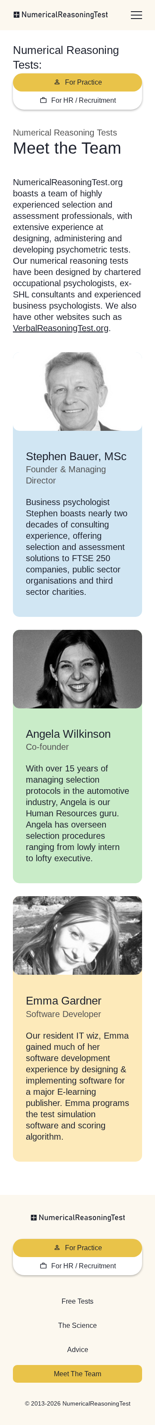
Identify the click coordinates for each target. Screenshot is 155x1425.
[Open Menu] (136, 15)
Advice (77, 1349)
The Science (77, 1325)
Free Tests (77, 1301)
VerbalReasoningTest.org (60, 328)
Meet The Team (77, 1374)
